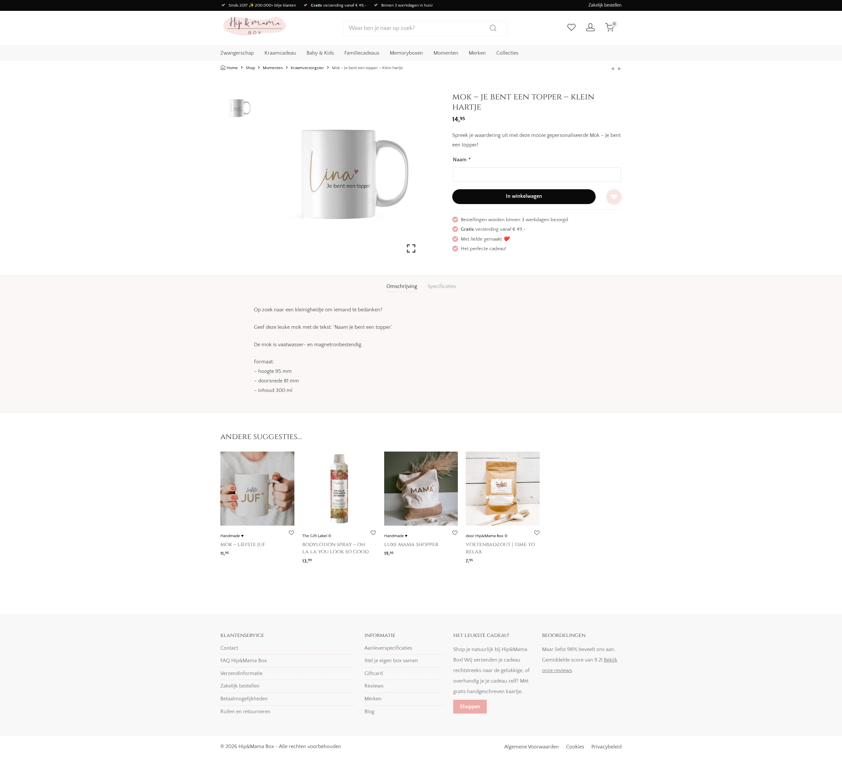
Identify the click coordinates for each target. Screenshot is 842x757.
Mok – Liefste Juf (242, 544)
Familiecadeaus (361, 53)
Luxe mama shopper (411, 544)
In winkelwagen (524, 196)
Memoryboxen (406, 53)
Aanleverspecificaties (388, 648)
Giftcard (373, 673)
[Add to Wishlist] (614, 197)
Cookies (575, 747)
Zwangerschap (237, 53)
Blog (369, 712)
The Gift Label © (316, 536)
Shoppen (470, 707)
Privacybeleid (606, 747)
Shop (250, 67)
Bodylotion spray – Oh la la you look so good (335, 548)
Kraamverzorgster (307, 67)
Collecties (507, 53)
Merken (477, 53)
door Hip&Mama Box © (487, 536)
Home (232, 67)
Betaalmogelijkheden (244, 699)
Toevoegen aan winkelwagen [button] (250, 551)
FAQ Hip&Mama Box (243, 661)
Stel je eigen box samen (391, 661)
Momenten (445, 53)
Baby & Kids (320, 53)
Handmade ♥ (232, 536)
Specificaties (442, 286)
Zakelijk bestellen (605, 5)
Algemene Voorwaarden (531, 747)
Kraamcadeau (280, 53)
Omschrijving (401, 286)
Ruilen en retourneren (245, 712)
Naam (461, 160)
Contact (229, 648)
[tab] (402, 286)
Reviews (374, 686)
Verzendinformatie (241, 673)
